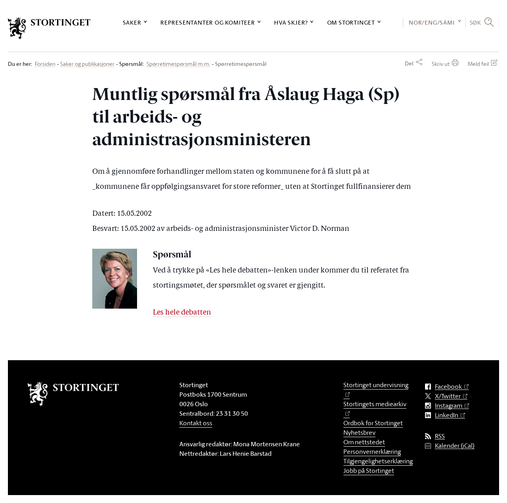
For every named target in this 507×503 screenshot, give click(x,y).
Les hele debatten (182, 313)
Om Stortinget (351, 22)
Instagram (448, 405)
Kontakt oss (195, 423)
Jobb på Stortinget (368, 470)
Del (409, 63)
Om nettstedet (364, 442)
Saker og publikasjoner (87, 64)
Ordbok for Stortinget (373, 423)
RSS (440, 436)
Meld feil (478, 63)
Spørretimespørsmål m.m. (178, 64)
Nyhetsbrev (359, 432)
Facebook (448, 386)
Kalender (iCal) (455, 445)
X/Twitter (448, 396)
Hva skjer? (291, 22)
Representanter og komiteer (207, 22)
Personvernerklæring (372, 451)
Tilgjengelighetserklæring (378, 461)
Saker (132, 22)
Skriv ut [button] (441, 63)
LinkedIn (446, 415)
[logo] (49, 28)
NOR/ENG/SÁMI (432, 22)
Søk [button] (475, 22)
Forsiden (45, 64)
